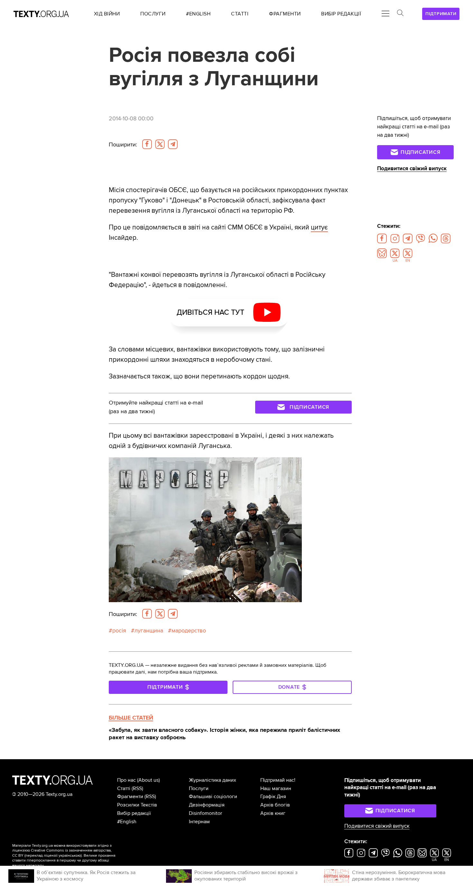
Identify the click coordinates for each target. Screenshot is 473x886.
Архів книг (272, 813)
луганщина (148, 630)
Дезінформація (207, 805)
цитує (319, 227)
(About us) (148, 780)
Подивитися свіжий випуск (412, 168)
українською (70, 855)
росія (119, 630)
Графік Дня (273, 796)
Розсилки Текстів (137, 805)
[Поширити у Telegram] (173, 144)
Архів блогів (275, 805)
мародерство (189, 630)
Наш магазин (275, 788)
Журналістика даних (212, 780)
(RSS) (137, 788)
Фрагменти (130, 796)
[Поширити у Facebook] (147, 144)
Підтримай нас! (277, 780)
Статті (123, 788)
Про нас (126, 780)
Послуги (199, 788)
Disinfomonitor (205, 813)
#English (126, 821)
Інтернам (199, 821)
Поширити (123, 144)
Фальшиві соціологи (213, 796)
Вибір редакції (134, 813)
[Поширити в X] (160, 144)
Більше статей (131, 717)
